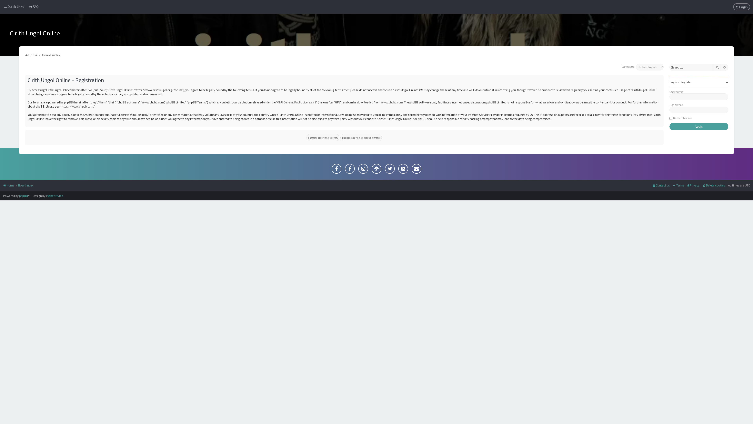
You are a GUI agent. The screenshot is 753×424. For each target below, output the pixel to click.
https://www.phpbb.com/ (78, 106)
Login (673, 82)
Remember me (682, 118)
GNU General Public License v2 (296, 102)
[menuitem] (34, 6)
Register (686, 82)
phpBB (23, 195)
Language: (628, 66)
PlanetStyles (54, 195)
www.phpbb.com (392, 102)
